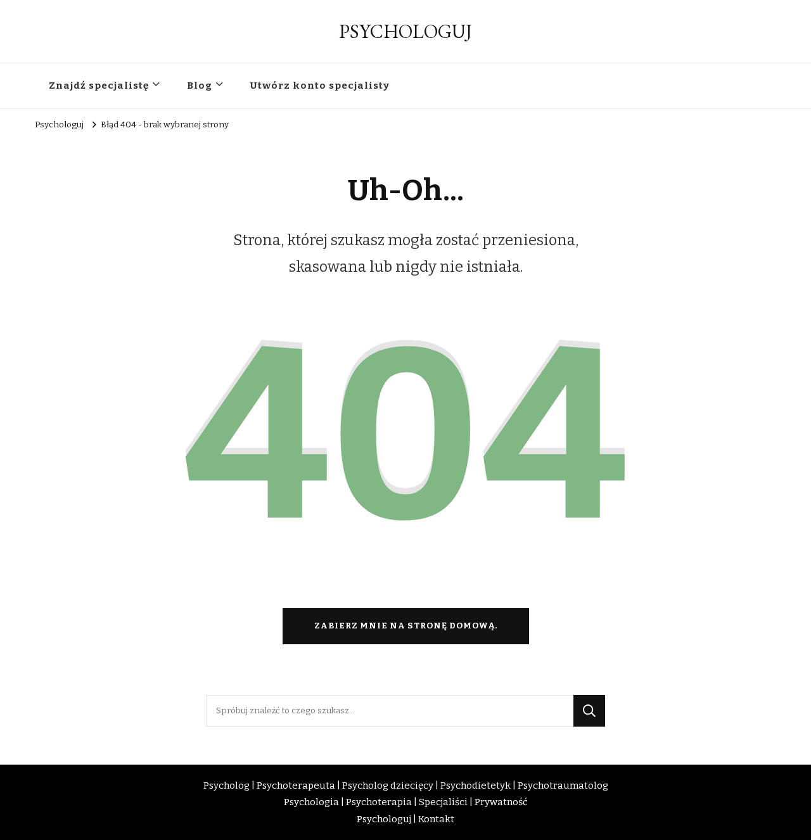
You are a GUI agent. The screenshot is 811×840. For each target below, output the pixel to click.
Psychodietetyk (475, 785)
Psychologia (311, 802)
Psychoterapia (379, 802)
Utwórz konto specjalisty (320, 85)
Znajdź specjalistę (99, 85)
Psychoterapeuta (296, 785)
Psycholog (226, 785)
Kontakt (436, 819)
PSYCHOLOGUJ (405, 31)
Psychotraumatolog (563, 785)
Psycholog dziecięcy (387, 785)
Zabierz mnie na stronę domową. (405, 626)
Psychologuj (384, 819)
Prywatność (501, 802)
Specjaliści (443, 802)
